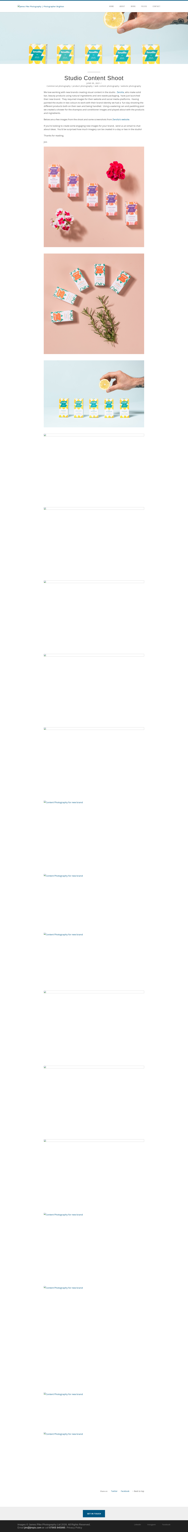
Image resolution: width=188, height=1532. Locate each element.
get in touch (94, 1513)
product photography (83, 86)
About (122, 6)
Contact (157, 6)
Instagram (151, 1524)
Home (111, 6)
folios (144, 6)
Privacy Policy (74, 1527)
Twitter (114, 1491)
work (133, 6)
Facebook (125, 1491)
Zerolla (120, 92)
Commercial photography (59, 86)
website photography (131, 86)
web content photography (107, 86)
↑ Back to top (138, 1491)
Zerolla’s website (120, 119)
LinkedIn (137, 1524)
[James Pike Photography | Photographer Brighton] (41, 6)
